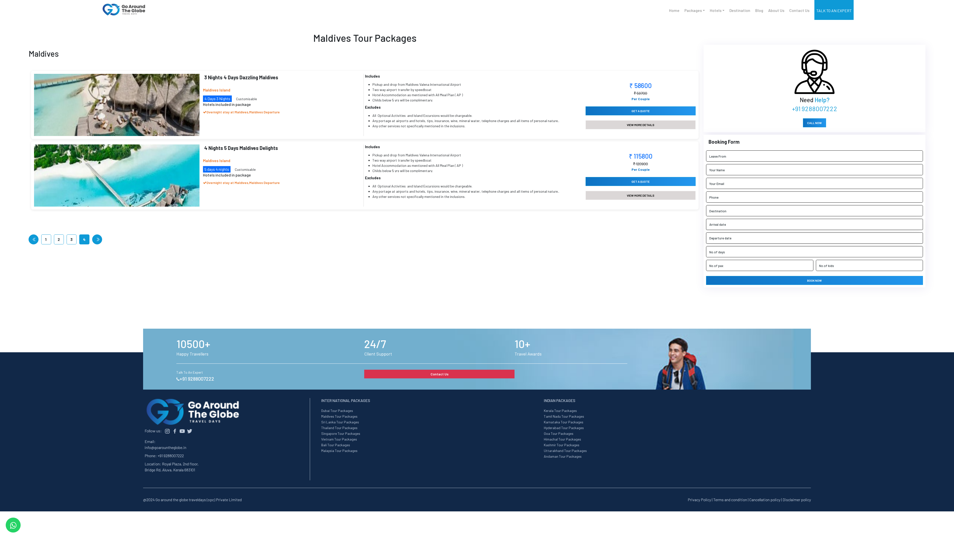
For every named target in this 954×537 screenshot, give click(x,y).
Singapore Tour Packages (340, 433)
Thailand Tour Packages (339, 428)
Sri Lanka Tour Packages (340, 422)
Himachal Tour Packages (562, 439)
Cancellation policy (764, 499)
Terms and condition (730, 499)
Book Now (814, 280)
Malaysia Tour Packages (339, 450)
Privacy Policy (699, 499)
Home (674, 10)
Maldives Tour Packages (339, 416)
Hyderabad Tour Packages (564, 428)
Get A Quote (641, 111)
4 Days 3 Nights (217, 98)
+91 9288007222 (814, 108)
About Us (776, 10)
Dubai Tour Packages (337, 410)
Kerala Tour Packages (560, 410)
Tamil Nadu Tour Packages (564, 416)
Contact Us (799, 10)
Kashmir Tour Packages (561, 445)
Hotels (715, 10)
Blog (759, 10)
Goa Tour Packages (558, 433)
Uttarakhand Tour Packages (565, 450)
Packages (693, 10)
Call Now (814, 123)
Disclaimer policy (797, 499)
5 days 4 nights (216, 169)
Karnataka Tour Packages (563, 422)
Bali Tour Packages (335, 445)
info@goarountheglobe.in (165, 447)
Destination (739, 10)
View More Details (640, 125)
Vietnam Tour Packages (339, 439)
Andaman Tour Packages (563, 456)
